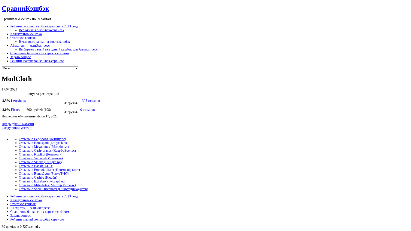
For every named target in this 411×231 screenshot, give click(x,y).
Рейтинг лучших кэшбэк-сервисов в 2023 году (44, 26)
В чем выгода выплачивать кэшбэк (44, 41)
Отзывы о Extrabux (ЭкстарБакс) (42, 181)
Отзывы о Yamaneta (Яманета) (41, 158)
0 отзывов (87, 109)
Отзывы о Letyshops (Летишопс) (42, 139)
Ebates (15, 109)
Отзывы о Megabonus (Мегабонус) (44, 146)
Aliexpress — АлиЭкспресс (30, 45)
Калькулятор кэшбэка (26, 34)
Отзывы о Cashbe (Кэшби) (38, 177)
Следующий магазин (17, 128)
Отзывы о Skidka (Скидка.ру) (40, 162)
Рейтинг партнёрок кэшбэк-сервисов (37, 61)
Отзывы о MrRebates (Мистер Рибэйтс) (47, 185)
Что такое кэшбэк (23, 38)
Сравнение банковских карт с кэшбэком (39, 53)
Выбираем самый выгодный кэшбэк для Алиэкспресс (58, 49)
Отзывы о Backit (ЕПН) (36, 166)
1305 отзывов (90, 100)
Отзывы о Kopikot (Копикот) (40, 154)
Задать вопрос (20, 57)
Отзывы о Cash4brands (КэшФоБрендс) (47, 150)
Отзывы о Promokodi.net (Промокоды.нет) (49, 170)
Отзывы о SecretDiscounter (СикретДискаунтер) (53, 189)
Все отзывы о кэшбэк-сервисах (41, 30)
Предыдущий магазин (18, 124)
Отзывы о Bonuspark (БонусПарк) (43, 143)
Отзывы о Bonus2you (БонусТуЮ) (43, 173)
